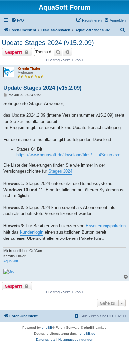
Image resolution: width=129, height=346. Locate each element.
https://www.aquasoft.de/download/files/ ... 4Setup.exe (68, 154)
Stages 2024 (60, 171)
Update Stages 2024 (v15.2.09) (48, 42)
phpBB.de (87, 333)
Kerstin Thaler (29, 68)
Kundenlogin (31, 232)
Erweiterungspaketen (106, 225)
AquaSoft (10, 261)
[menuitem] (17, 20)
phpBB (47, 327)
